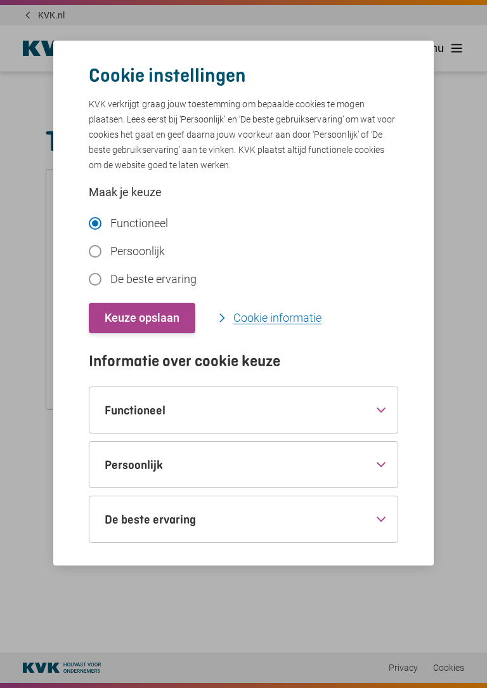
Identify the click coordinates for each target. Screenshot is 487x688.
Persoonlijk (137, 251)
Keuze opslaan (142, 317)
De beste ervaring (153, 279)
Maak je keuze (125, 192)
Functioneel (139, 223)
